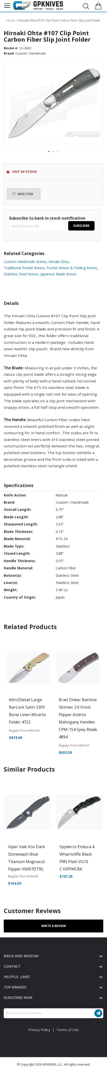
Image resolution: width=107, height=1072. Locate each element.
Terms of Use (67, 1029)
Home (11, 20)
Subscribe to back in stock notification (47, 218)
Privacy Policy (39, 1029)
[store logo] (38, 5)
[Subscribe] (98, 1013)
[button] (49, 151)
